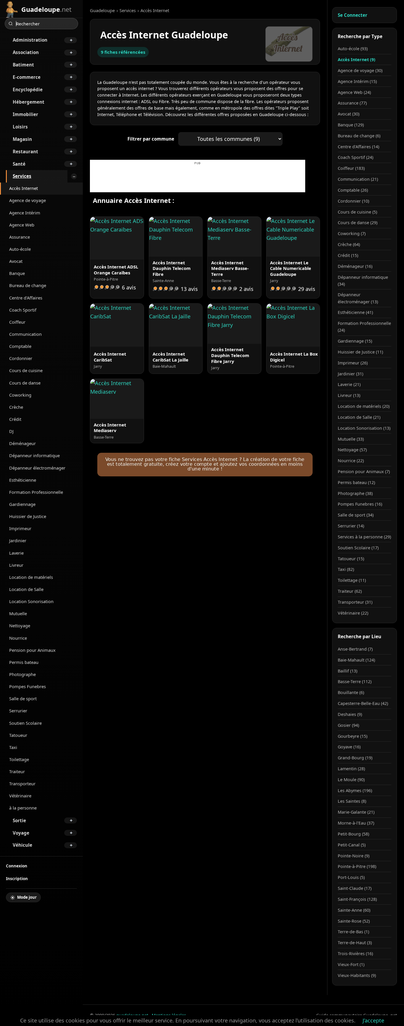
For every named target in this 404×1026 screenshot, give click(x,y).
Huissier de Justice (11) (360, 352)
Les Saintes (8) (352, 801)
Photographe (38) (355, 493)
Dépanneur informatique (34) (363, 280)
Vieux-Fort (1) (351, 964)
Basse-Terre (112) (354, 681)
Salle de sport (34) (356, 515)
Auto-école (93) (353, 48)
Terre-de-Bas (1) (353, 931)
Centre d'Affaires (25, 298)
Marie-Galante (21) (356, 812)
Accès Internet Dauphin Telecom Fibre (171, 268)
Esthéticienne (22, 480)
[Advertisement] (197, 179)
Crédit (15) (348, 255)
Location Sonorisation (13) (364, 428)
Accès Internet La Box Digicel (294, 357)
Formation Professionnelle (36, 492)
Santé (19, 164)
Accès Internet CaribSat (110, 357)
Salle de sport (23, 698)
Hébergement (28, 102)
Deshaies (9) (350, 714)
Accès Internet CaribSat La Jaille (170, 357)
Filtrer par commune (150, 139)
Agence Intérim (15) (357, 81)
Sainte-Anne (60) (354, 910)
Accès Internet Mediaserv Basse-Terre (230, 268)
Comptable (20, 346)
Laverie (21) (349, 384)
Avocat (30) (348, 114)
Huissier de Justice (27, 516)
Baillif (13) (347, 671)
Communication (25, 334)
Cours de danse (25, 383)
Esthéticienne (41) (355, 312)
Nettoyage (19, 625)
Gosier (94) (348, 725)
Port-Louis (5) (351, 877)
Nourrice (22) (351, 460)
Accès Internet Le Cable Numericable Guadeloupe (290, 268)
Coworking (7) (352, 233)
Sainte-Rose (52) (354, 921)
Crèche (16, 407)
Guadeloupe (102, 10)
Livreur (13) (349, 395)
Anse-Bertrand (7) (355, 649)
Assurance (19, 237)
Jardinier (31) (350, 374)
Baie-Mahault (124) (356, 660)
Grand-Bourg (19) (355, 757)
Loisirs (20, 127)
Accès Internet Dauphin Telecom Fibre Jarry (230, 355)
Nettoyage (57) (352, 449)
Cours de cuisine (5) (357, 212)
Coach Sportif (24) (355, 157)
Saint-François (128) (357, 899)
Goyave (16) (349, 747)
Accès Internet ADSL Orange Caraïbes (116, 270)
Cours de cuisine (26, 370)
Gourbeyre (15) (352, 736)
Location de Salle (26, 589)
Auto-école (20, 249)
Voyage (21, 833)
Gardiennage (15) (355, 341)
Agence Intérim (24, 213)
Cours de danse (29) (357, 222)
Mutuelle (18, 613)
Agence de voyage (27, 200)
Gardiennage (22, 504)
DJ (11, 431)
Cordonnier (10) (353, 201)
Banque (17, 273)
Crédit (15, 419)
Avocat (15, 261)
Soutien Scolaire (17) (358, 548)
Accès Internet (23, 188)
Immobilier (25, 114)
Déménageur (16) (355, 266)
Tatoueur (18, 735)
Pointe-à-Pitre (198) (357, 866)
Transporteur (22, 783)
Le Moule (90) (351, 779)
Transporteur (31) (355, 602)
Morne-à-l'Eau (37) (356, 823)
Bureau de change (27, 285)
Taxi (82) (346, 569)
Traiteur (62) (350, 591)
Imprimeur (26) (353, 363)
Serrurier (18, 711)
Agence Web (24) (354, 92)
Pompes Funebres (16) (360, 504)
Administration (30, 40)
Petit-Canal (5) (352, 845)
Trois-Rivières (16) (355, 953)
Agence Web (21, 225)
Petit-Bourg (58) (353, 834)
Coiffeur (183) (351, 168)
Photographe (22, 674)
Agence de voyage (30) (360, 70)
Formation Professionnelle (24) (364, 326)
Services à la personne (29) (364, 537)
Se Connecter (352, 15)
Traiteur (17, 771)
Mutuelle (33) (351, 439)
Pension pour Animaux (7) (364, 471)
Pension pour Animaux (32, 650)
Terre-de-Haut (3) (355, 942)
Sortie (19, 820)
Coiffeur (17, 322)
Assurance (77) (352, 103)
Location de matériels (31, 577)
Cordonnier (20, 358)
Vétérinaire (20, 796)
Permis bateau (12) (356, 482)
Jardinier (17, 540)
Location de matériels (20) (364, 406)
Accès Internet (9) (356, 59)
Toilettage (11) (352, 580)
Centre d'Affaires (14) (358, 146)
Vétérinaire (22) (353, 613)
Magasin (22, 139)
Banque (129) (351, 125)
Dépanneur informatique (34, 455)
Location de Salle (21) (359, 417)
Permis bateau (23, 662)
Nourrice (18, 638)
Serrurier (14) (351, 526)
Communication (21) (358, 179)
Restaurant (25, 151)
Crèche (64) (349, 244)
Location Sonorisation (31, 601)
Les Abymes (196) (355, 790)
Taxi (13, 747)
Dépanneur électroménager (37, 468)
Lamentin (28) (351, 768)
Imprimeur (20, 528)
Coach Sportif (22, 310)
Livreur (16, 565)
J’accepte (373, 1020)
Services (22, 176)
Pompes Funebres (27, 686)
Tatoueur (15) (351, 558)
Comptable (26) (353, 190)
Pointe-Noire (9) (353, 856)
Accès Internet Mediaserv (110, 428)
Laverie (16, 553)
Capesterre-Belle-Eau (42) (363, 703)
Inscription (17, 878)
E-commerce (27, 77)
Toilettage (19, 759)
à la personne (23, 808)
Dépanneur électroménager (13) (358, 298)
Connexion (16, 866)
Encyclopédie (28, 89)
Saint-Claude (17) (354, 888)
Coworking (20, 395)
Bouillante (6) (351, 692)
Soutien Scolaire (25, 723)
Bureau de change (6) (359, 136)
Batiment (23, 65)
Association (26, 52)
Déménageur (22, 443)
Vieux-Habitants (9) (357, 975)
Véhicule (22, 845)
